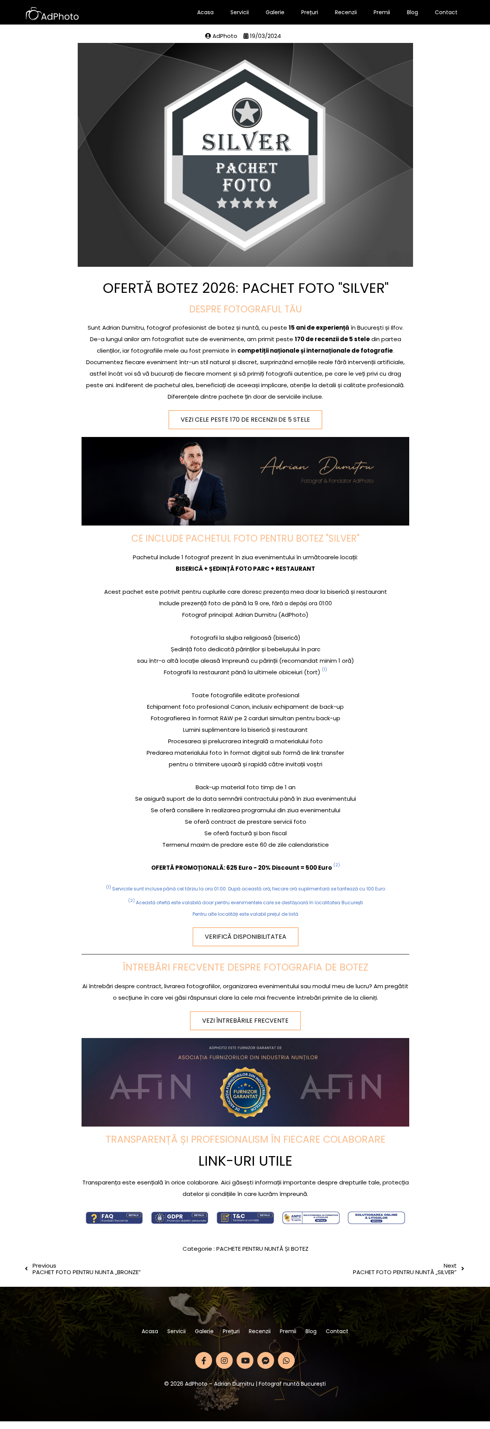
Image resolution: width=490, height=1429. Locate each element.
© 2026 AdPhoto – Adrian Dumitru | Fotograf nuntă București (245, 1384)
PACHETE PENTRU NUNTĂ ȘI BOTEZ (262, 1249)
